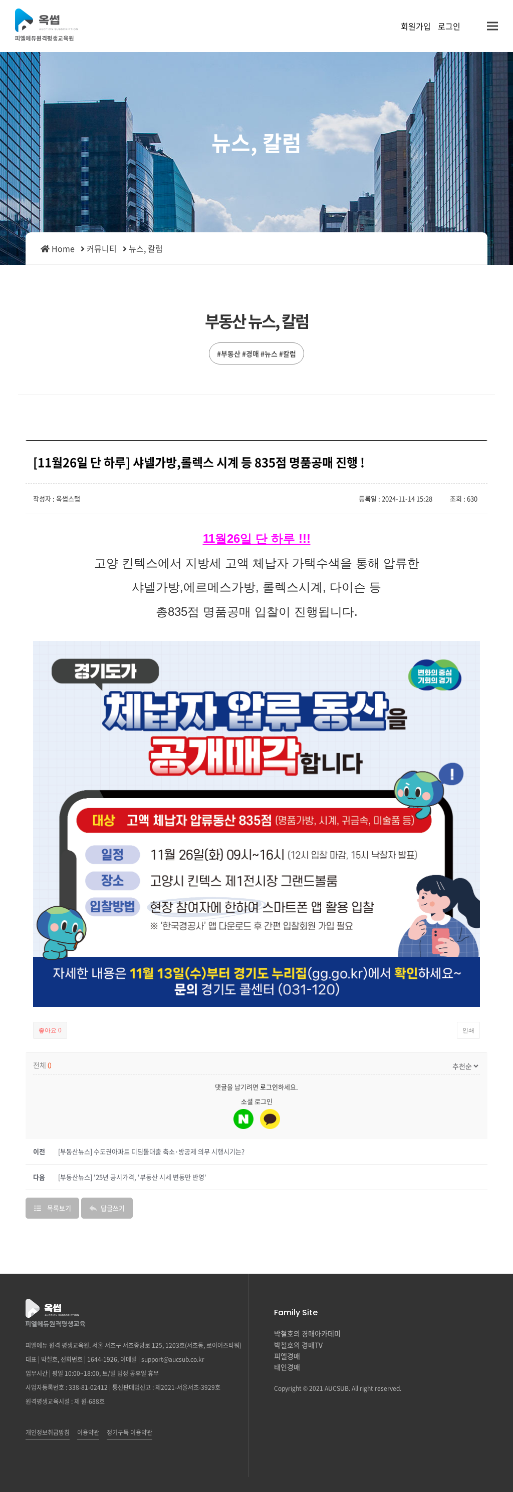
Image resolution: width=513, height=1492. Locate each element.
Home (62, 248)
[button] (492, 26)
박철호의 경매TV (298, 1345)
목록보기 (59, 1208)
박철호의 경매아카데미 (307, 1333)
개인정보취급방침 (48, 1432)
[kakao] (270, 1119)
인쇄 (468, 1030)
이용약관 (88, 1432)
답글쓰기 (113, 1208)
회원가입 (416, 26)
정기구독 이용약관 (129, 1432)
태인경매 (287, 1367)
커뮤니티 (102, 248)
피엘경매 (287, 1356)
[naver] (243, 1119)
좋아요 (50, 1030)
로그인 (449, 26)
